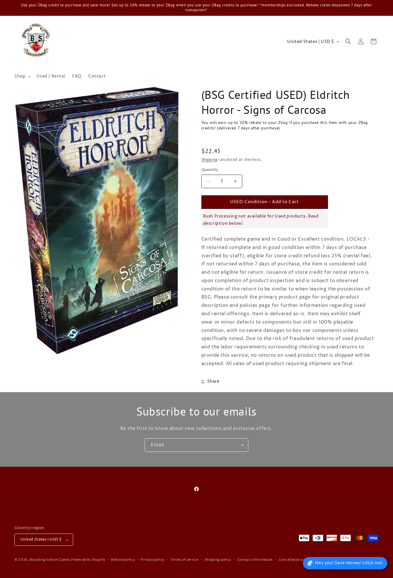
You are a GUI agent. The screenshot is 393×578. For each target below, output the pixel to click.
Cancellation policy (295, 560)
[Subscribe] (241, 445)
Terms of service (185, 560)
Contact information (255, 560)
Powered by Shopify (88, 560)
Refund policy (123, 560)
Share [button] (213, 381)
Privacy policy (153, 560)
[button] (22, 76)
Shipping (209, 159)
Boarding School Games (50, 560)
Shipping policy (218, 560)
